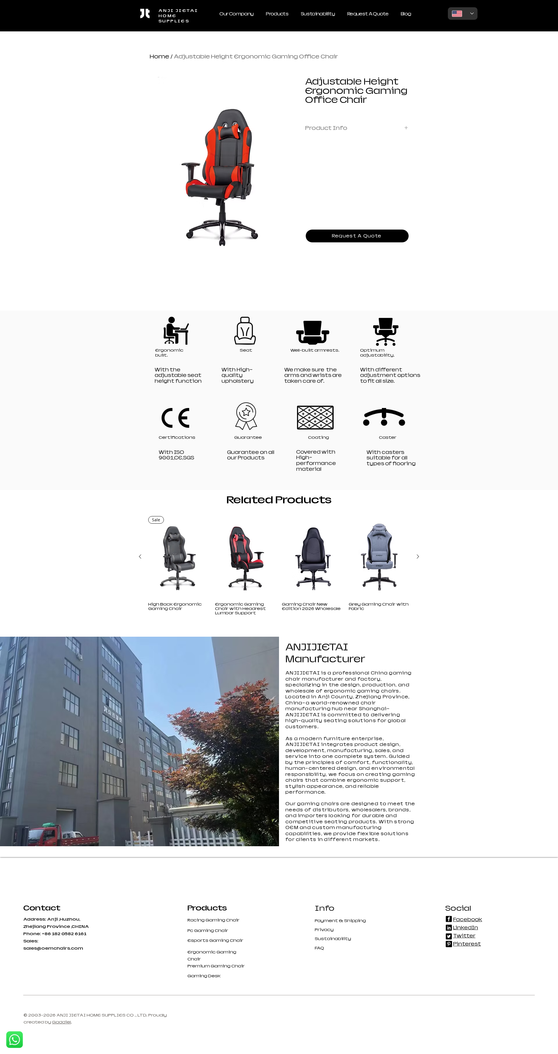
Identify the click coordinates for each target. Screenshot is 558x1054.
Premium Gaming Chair (216, 966)
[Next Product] (417, 556)
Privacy (324, 929)
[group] (279, 565)
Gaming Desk (204, 976)
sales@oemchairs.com (53, 948)
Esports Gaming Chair (215, 940)
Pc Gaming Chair (207, 930)
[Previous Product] (140, 556)
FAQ (319, 948)
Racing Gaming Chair (213, 920)
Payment (327, 920)
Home (159, 56)
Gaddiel (61, 1022)
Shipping (355, 920)
